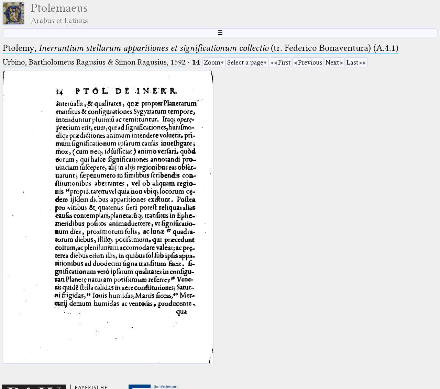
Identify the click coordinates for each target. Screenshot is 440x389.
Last (352, 62)
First (284, 62)
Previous (310, 62)
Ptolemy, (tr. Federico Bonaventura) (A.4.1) (200, 48)
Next (332, 62)
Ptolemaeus (59, 13)
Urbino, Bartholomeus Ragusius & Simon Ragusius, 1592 (94, 62)
